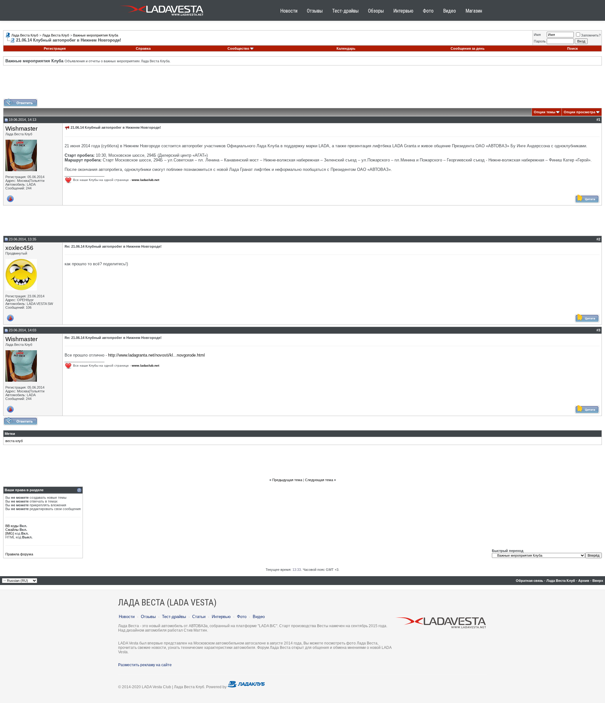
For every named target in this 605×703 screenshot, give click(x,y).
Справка (143, 48)
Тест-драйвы (345, 11)
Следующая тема (319, 480)
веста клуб (14, 441)
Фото (428, 11)
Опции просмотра (579, 112)
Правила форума (19, 554)
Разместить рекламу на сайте (145, 665)
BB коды (12, 526)
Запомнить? (591, 35)
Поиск (572, 48)
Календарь (346, 48)
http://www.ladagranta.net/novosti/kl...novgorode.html (156, 355)
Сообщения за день (468, 48)
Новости (288, 11)
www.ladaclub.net (145, 180)
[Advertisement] (302, 84)
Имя (537, 35)
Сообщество (238, 48)
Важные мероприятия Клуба (95, 35)
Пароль (540, 41)
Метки (10, 434)
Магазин (473, 11)
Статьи (198, 616)
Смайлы (12, 529)
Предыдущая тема (287, 480)
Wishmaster (21, 128)
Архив (583, 580)
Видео (449, 11)
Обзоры (376, 11)
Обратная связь (529, 580)
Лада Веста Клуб (24, 35)
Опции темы (544, 112)
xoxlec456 (19, 248)
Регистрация (55, 48)
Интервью (403, 11)
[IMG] (9, 533)
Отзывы (315, 11)
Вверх (597, 580)
